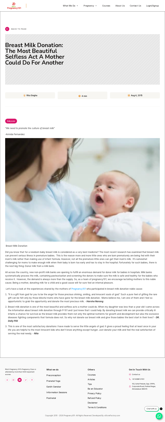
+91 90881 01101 (138, 379)
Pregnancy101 (78, 289)
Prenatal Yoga (53, 381)
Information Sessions (56, 392)
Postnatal (51, 398)
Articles (91, 379)
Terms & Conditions (97, 407)
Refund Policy (94, 398)
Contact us (136, 374)
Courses (92, 374)
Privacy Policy (94, 393)
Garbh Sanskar (53, 386)
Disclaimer (92, 402)
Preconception (53, 375)
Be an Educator (95, 388)
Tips (90, 384)
